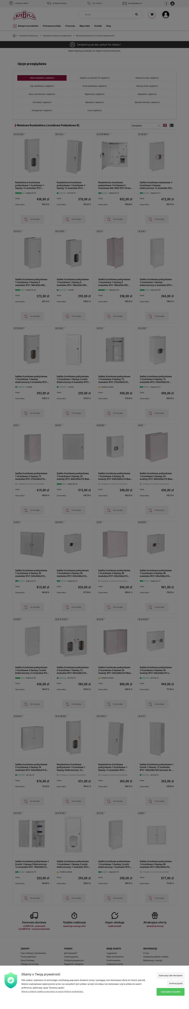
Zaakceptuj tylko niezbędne (170, 976)
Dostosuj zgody (175, 983)
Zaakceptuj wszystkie (170, 992)
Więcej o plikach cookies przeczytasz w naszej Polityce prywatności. (52, 991)
